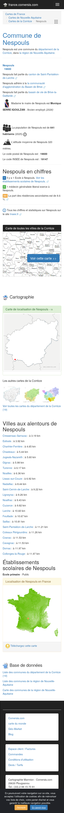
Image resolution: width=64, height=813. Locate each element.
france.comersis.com (23, 4)
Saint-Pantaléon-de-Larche (18, 527)
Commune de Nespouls (22, 38)
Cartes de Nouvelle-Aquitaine (25, 17)
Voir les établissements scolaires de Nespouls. (24, 179)
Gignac (7, 462)
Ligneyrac (8, 494)
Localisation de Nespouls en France (28, 581)
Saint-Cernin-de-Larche (16, 489)
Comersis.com (16, 718)
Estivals (7, 441)
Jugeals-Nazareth (13, 457)
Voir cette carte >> (43, 258)
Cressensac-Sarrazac (15, 435)
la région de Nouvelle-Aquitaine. (37, 53)
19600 (7, 69)
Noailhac (8, 500)
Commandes (15, 754)
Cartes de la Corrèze (20, 21)
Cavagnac (9, 543)
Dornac (7, 548)
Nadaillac (8, 484)
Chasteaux (9, 452)
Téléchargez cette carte (23, 645)
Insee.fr (14, 214)
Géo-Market (15, 729)
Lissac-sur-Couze (13, 478)
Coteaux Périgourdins (15, 532)
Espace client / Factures (21, 749)
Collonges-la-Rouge (14, 553)
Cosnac (7, 537)
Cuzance (8, 505)
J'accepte (21, 807)
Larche (7, 511)
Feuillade (8, 516)
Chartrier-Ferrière (13, 446)
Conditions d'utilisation (20, 759)
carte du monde (17, 723)
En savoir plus (39, 807)
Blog (10, 734)
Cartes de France (15, 14)
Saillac (7, 521)
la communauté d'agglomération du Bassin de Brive (24, 84)
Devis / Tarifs (15, 765)
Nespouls (8, 65)
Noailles (7, 473)
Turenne (8, 468)
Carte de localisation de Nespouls (27, 309)
